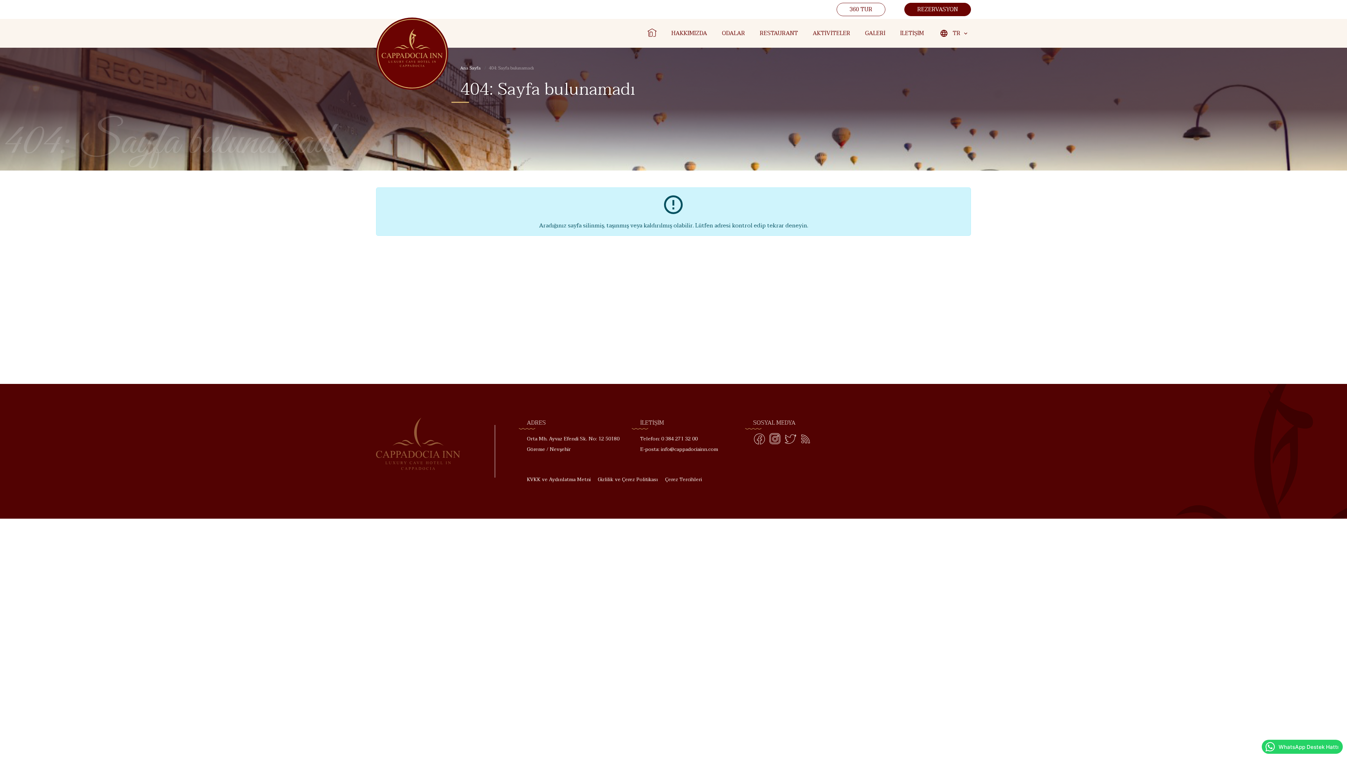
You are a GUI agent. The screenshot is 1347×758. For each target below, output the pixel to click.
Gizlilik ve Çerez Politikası (628, 480)
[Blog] (805, 440)
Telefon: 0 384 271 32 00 (669, 439)
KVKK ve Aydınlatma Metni (559, 480)
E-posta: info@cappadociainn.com (679, 449)
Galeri (875, 33)
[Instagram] (775, 440)
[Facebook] (759, 440)
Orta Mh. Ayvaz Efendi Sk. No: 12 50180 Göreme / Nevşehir (573, 444)
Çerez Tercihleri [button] (683, 480)
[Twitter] (790, 440)
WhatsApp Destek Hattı (1309, 747)
